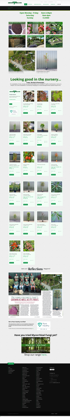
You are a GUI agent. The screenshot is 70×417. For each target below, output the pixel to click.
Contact (56, 413)
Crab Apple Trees (38, 368)
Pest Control (38, 403)
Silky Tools (37, 375)
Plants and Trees (46, 4)
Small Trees (38, 374)
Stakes (37, 382)
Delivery (23, 378)
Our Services (30, 4)
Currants (37, 386)
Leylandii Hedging (38, 388)
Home (26, 4)
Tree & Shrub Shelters (39, 367)
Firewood (23, 396)
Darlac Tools (24, 377)
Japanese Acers (24, 374)
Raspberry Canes (24, 388)
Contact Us (37, 377)
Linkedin (53, 369)
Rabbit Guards (24, 367)
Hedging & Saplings (25, 399)
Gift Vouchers (38, 379)
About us (52, 413)
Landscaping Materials (39, 381)
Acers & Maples (38, 370)
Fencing (23, 382)
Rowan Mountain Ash (25, 371)
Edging (37, 400)
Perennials (37, 404)
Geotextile (37, 396)
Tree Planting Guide (25, 381)
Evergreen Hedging (25, 392)
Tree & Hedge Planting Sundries (27, 400)
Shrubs (23, 404)
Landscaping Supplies (37, 4)
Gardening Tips (24, 379)
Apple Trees (24, 385)
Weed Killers (24, 403)
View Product (11, 143)
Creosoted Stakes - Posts (40, 390)
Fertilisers (37, 401)
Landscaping (38, 389)
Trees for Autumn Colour (25, 375)
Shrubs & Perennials (39, 399)
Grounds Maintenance (25, 390)
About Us (23, 389)
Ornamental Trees (39, 397)
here (32, 328)
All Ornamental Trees (25, 368)
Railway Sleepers (38, 393)
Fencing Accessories (25, 407)
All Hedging (24, 393)
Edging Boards (38, 407)
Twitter (52, 369)
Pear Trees (37, 385)
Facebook (50, 369)
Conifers (37, 371)
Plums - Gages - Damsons (26, 386)
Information (53, 4)
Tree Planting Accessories (26, 401)
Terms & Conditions (39, 378)
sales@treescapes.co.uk (56, 382)
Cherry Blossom (24, 370)
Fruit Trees (23, 397)
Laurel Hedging (38, 392)
